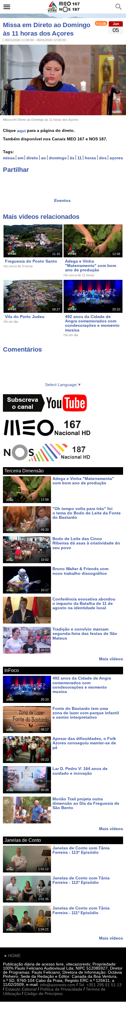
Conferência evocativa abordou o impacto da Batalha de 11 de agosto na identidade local (83, 603)
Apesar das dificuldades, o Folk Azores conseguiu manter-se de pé (84, 743)
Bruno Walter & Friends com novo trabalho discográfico (80, 571)
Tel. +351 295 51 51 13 (100, 984)
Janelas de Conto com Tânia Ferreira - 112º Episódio (81, 880)
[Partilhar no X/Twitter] (18, 181)
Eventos (62, 200)
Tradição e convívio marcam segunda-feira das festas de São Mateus (84, 633)
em (20, 158)
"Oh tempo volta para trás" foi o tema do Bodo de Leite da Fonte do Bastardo (86, 513)
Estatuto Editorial (21, 989)
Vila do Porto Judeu (25, 316)
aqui (21, 130)
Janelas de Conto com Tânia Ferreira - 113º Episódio (81, 850)
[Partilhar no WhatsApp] (41, 181)
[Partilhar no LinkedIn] (30, 181)
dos (103, 158)
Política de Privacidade (61, 989)
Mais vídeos (111, 659)
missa (9, 158)
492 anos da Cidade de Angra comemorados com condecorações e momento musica (92, 323)
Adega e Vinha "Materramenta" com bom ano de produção (90, 266)
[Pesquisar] (118, 6)
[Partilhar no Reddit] (64, 181)
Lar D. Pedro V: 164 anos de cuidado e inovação (80, 771)
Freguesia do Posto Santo (31, 261)
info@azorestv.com (57, 984)
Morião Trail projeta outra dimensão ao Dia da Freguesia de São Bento (85, 803)
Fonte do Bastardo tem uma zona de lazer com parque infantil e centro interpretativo (85, 713)
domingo (58, 158)
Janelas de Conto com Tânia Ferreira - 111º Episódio (81, 910)
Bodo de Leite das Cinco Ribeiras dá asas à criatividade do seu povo (86, 543)
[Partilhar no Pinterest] (53, 181)
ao (43, 158)
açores (116, 158)
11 (79, 158)
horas (90, 158)
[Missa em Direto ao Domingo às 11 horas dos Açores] (63, 79)
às (72, 158)
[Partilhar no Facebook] (7, 181)
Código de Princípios (43, 993)
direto (32, 158)
